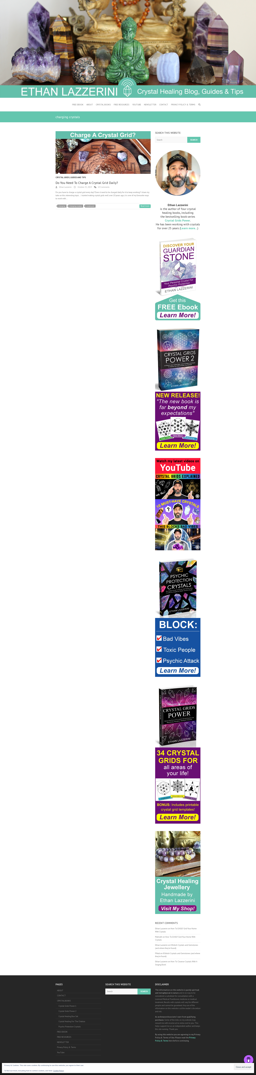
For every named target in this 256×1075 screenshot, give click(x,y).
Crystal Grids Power (177, 220)
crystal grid (90, 206)
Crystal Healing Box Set (68, 1016)
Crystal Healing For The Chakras (72, 1021)
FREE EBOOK (77, 104)
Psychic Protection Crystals (70, 1026)
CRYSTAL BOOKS (103, 104)
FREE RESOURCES (121, 104)
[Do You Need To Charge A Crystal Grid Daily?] (103, 152)
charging (62, 206)
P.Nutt (157, 953)
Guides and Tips (78, 177)
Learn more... (188, 228)
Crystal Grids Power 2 (67, 1011)
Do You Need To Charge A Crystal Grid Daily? (87, 183)
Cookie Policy (58, 1071)
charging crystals (76, 206)
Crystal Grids (63, 177)
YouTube (136, 104)
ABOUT (89, 104)
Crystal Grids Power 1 (67, 1006)
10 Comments (103, 187)
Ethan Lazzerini (65, 187)
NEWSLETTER (150, 104)
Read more (145, 206)
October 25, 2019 (84, 187)
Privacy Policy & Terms (183, 104)
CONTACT (163, 104)
